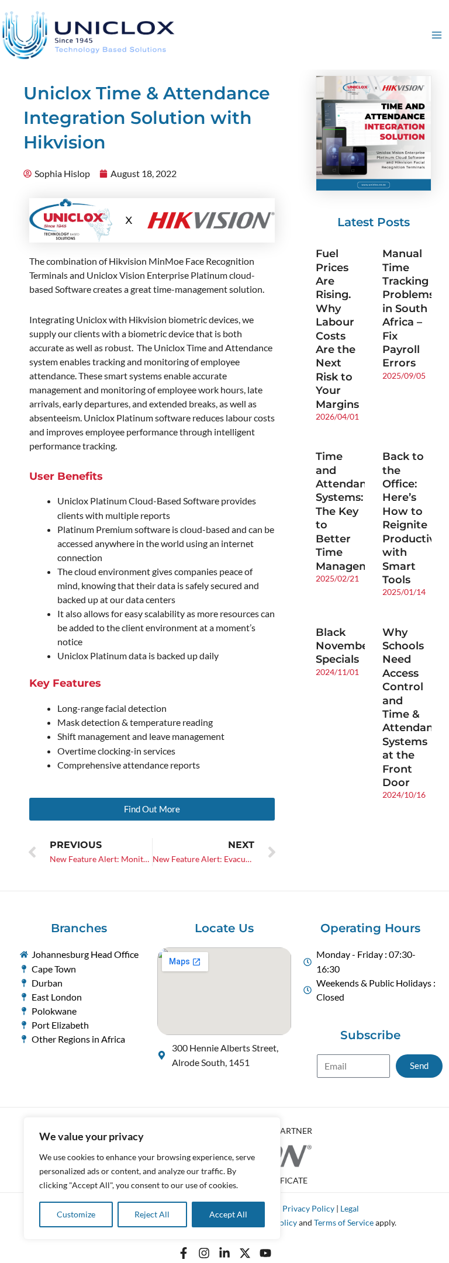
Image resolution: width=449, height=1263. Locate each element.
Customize (76, 1214)
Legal (349, 1208)
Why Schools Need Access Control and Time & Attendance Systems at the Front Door (413, 707)
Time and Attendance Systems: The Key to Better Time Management (352, 511)
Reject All (152, 1214)
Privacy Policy (308, 1208)
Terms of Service (344, 1222)
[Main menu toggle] (436, 35)
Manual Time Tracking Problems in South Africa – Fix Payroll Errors (408, 308)
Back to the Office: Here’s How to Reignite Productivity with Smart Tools (415, 518)
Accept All (228, 1214)
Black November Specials (344, 646)
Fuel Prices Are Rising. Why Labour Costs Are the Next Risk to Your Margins (337, 328)
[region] (152, 1178)
